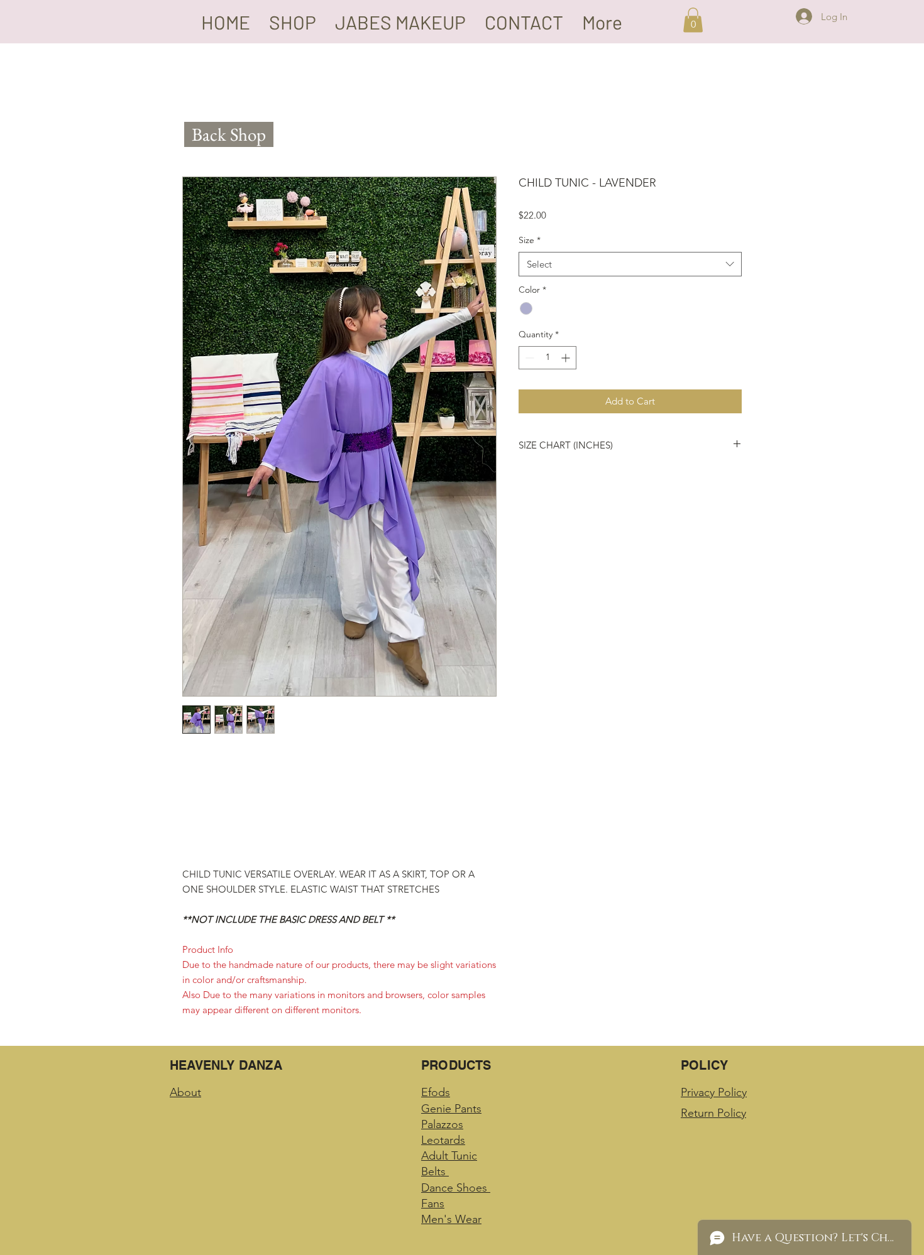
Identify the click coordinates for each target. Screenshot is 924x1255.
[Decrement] (528, 358)
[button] (693, 20)
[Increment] (567, 358)
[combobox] (630, 264)
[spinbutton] (547, 358)
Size (530, 240)
